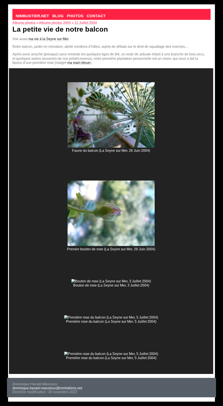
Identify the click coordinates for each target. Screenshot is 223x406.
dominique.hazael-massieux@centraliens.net (47, 388)
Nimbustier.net (32, 16)
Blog (58, 16)
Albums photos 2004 (55, 23)
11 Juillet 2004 (85, 23)
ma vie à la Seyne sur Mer (48, 39)
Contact (96, 16)
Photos (75, 16)
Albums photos (23, 23)
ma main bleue (78, 63)
